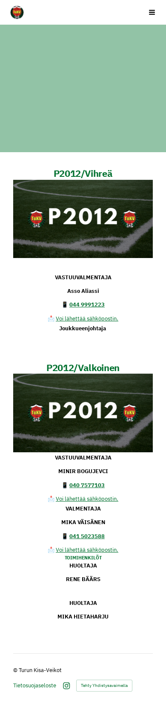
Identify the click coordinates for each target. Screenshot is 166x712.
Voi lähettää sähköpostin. (87, 318)
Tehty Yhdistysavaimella (104, 685)
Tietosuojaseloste (34, 685)
